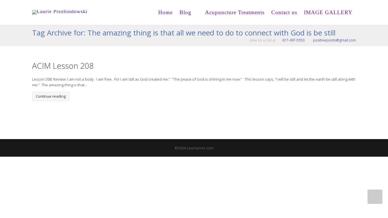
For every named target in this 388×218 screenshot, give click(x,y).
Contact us (284, 12)
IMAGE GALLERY (328, 12)
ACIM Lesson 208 (63, 65)
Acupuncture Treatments (234, 12)
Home (165, 12)
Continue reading (51, 96)
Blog (185, 12)
